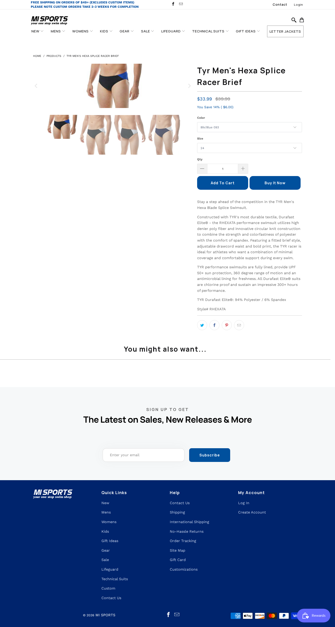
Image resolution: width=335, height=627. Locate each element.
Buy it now (275, 182)
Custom (108, 588)
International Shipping (189, 522)
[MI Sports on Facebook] (173, 4)
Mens (106, 512)
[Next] (189, 86)
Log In (243, 503)
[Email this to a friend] (239, 325)
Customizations (184, 569)
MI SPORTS (105, 615)
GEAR (125, 31)
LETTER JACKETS (285, 31)
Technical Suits (114, 579)
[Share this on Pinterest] (227, 325)
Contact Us (111, 598)
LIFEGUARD (171, 31)
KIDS (104, 31)
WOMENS (81, 31)
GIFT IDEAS (246, 31)
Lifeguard (109, 569)
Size (200, 138)
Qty (199, 159)
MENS (56, 31)
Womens (108, 522)
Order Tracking (183, 541)
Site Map (177, 550)
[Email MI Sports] (180, 4)
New (105, 503)
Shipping (177, 512)
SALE (146, 31)
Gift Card (178, 560)
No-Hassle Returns (187, 531)
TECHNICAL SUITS (208, 31)
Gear (105, 550)
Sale (105, 560)
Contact (280, 4)
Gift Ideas (109, 541)
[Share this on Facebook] (214, 325)
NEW (35, 31)
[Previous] (36, 86)
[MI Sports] (49, 21)
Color (201, 117)
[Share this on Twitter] (202, 325)
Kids (105, 531)
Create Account (252, 512)
